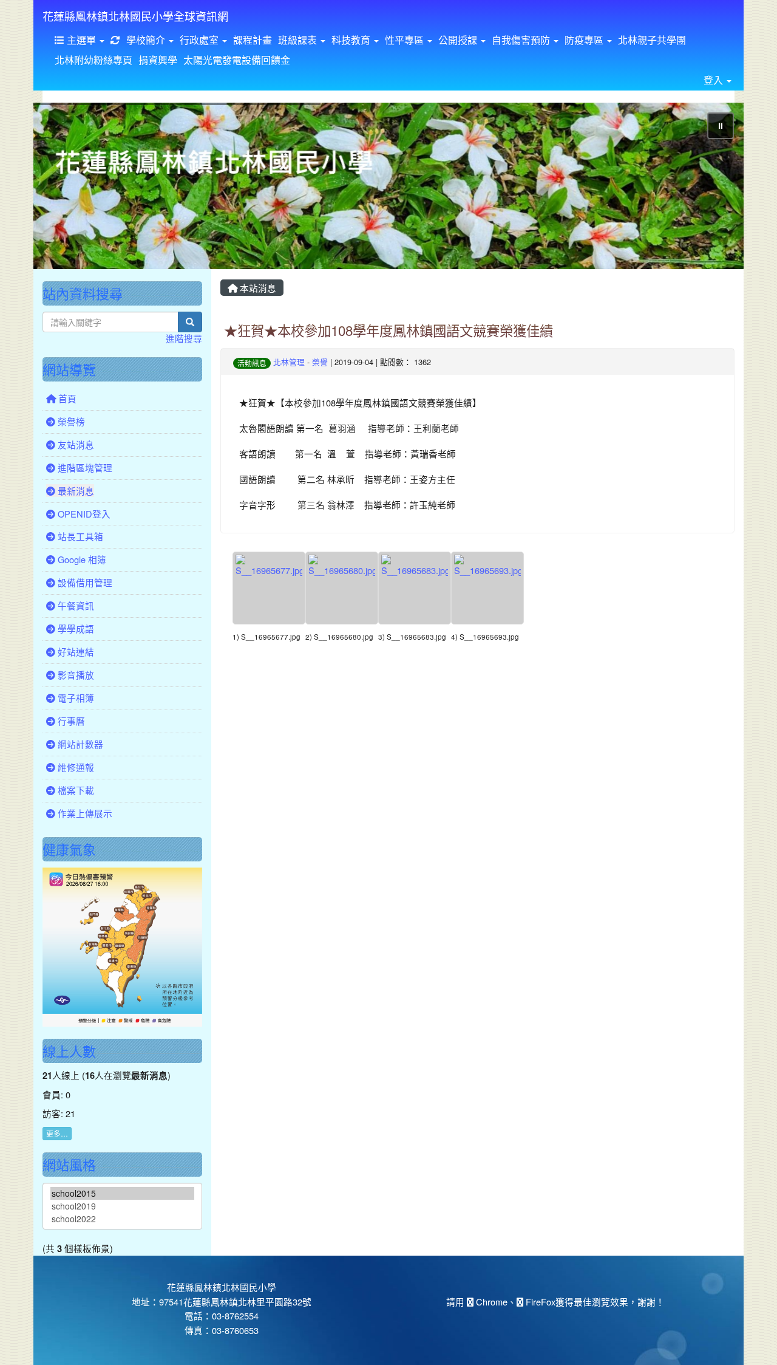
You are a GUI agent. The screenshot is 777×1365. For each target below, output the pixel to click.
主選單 (81, 40)
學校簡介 (147, 40)
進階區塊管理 (83, 467)
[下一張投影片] (714, 188)
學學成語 (74, 628)
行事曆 (70, 720)
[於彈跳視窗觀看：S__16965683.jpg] (414, 588)
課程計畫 (252, 40)
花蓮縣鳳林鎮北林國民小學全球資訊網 (135, 16)
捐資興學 (157, 60)
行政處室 (200, 40)
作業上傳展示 (83, 813)
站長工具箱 (79, 536)
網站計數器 (79, 743)
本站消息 (256, 287)
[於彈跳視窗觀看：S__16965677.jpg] (268, 588)
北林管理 (289, 362)
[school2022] (122, 1219)
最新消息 (74, 490)
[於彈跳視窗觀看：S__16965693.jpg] (487, 588)
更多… (57, 1133)
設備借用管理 (83, 582)
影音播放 (74, 674)
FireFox (539, 1301)
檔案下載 (74, 790)
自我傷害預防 (522, 40)
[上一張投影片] (62, 188)
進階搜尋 (184, 338)
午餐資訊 (74, 605)
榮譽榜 (70, 421)
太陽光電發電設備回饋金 (236, 60)
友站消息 (74, 444)
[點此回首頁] (388, 186)
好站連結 (74, 651)
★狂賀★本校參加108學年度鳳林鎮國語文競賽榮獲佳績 (388, 330)
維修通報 (74, 767)
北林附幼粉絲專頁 (93, 60)
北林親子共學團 (652, 40)
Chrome (490, 1301)
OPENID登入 (82, 513)
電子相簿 (74, 697)
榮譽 (320, 362)
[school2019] (122, 1206)
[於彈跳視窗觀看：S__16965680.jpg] (341, 588)
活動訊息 (251, 363)
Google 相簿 (80, 559)
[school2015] (122, 1193)
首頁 (66, 398)
